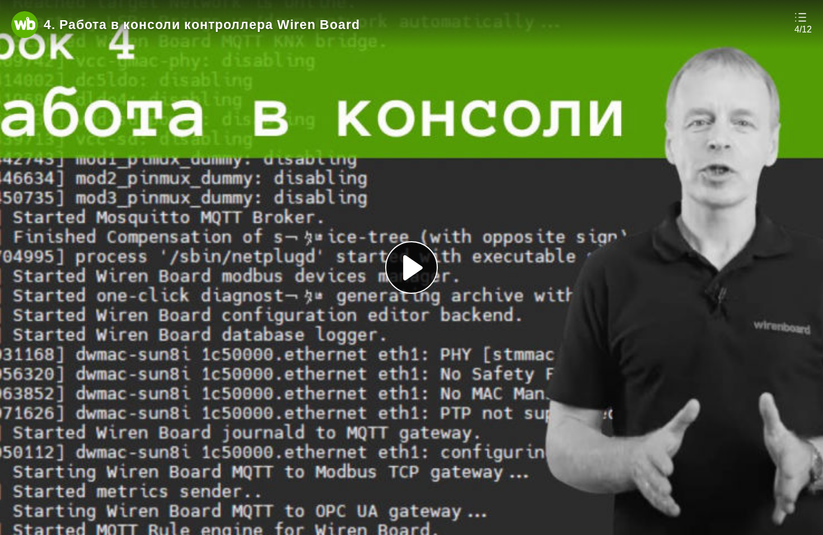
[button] (803, 22)
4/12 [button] (803, 29)
